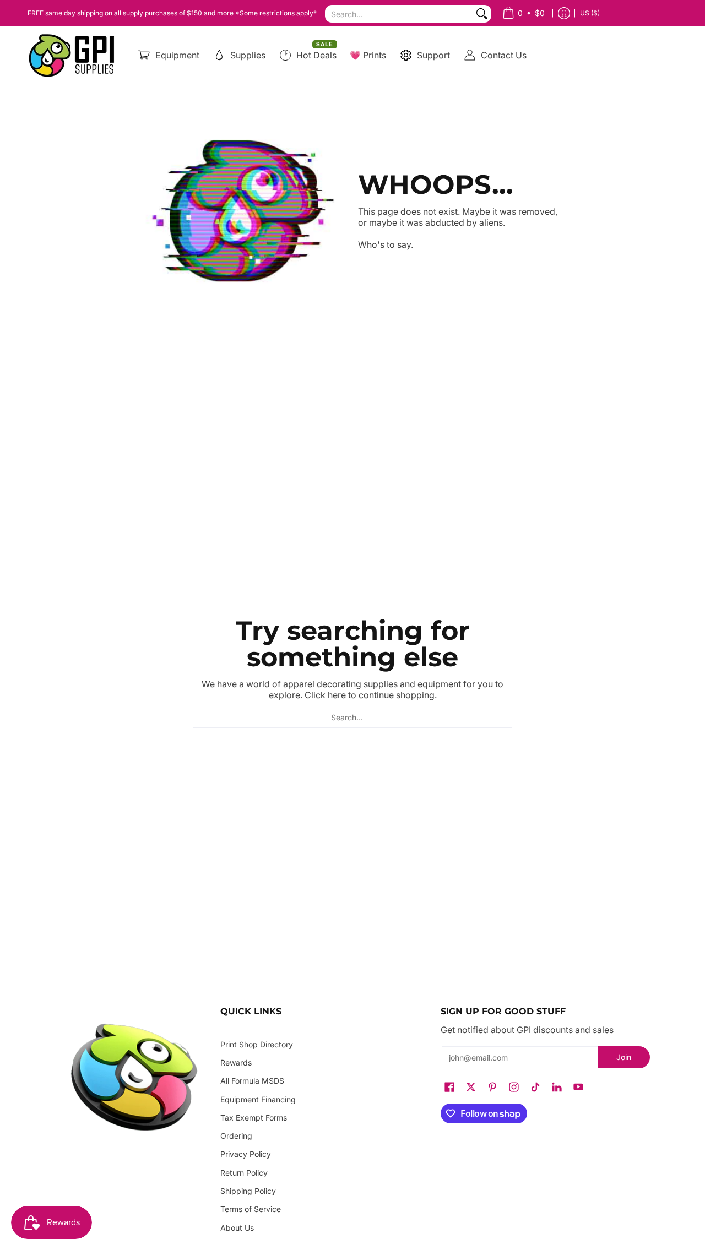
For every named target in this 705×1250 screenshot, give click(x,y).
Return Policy (244, 1172)
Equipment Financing (258, 1099)
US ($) (590, 13)
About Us (237, 1227)
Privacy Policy (245, 1154)
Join (623, 1057)
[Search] (482, 14)
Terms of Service (250, 1209)
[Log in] (564, 13)
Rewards (236, 1062)
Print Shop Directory (256, 1044)
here (337, 694)
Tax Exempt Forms (253, 1117)
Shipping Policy (248, 1190)
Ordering (236, 1135)
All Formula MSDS (252, 1080)
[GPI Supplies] (74, 55)
